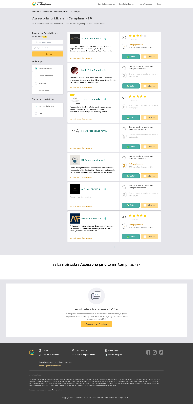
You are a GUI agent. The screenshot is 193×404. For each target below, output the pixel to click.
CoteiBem (35, 12)
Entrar (45, 350)
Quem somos (113, 350)
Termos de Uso (57, 390)
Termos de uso (81, 350)
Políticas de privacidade (85, 354)
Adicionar (151, 56)
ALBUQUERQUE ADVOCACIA (92, 189)
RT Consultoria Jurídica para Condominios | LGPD (92, 160)
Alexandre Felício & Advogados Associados (92, 218)
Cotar (132, 56)
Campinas (77, 12)
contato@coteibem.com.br (50, 366)
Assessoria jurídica (61, 12)
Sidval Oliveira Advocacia (92, 99)
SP (71, 12)
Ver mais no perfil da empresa (81, 58)
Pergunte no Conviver (96, 324)
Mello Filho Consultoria (92, 70)
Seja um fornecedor (51, 354)
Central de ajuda (115, 354)
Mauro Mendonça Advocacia (94, 131)
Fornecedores (47, 12)
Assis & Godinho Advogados (92, 38)
